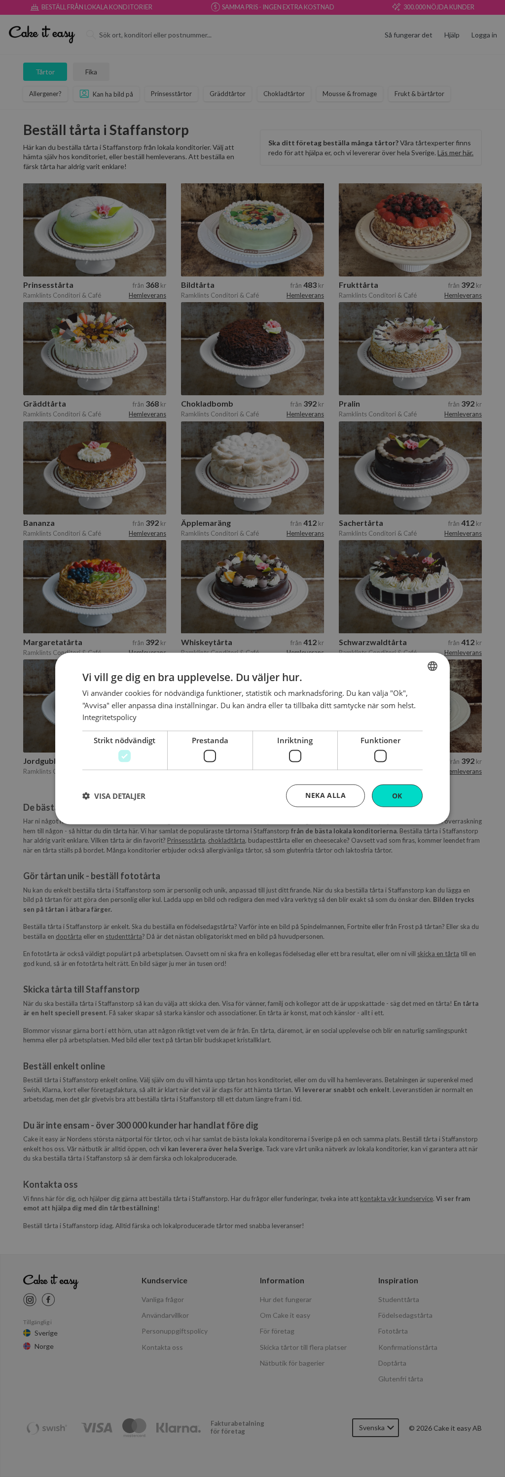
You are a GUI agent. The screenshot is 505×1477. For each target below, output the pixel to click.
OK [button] (397, 795)
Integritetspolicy (109, 717)
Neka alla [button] (325, 794)
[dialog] (252, 738)
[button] (113, 795)
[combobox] (432, 666)
